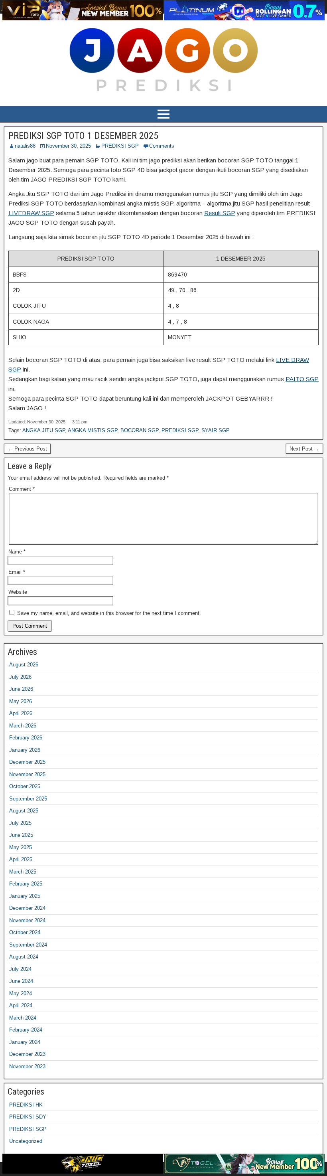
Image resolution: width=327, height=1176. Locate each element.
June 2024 (21, 981)
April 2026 (20, 713)
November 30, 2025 (68, 146)
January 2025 (24, 896)
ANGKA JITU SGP (43, 430)
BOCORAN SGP (139, 430)
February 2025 (25, 884)
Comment (22, 489)
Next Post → (304, 449)
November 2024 (27, 920)
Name (17, 552)
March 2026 (22, 726)
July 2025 (20, 823)
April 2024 (20, 1005)
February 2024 (25, 1030)
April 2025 (20, 859)
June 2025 (21, 835)
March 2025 (22, 872)
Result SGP (219, 213)
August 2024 (23, 957)
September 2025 (28, 799)
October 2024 (24, 932)
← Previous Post (27, 449)
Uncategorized (25, 1141)
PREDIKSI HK (26, 1105)
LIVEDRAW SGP (31, 213)
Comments (161, 146)
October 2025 (24, 786)
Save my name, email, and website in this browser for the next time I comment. (109, 613)
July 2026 (20, 677)
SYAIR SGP (215, 430)
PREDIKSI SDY (27, 1117)
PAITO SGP (302, 379)
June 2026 (21, 689)
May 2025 (20, 847)
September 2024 (28, 945)
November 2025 (27, 774)
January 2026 (24, 750)
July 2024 (20, 969)
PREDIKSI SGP (120, 146)
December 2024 (27, 908)
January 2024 (24, 1042)
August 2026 (23, 665)
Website (17, 592)
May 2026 (20, 701)
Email (16, 572)
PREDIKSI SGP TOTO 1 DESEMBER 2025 (83, 135)
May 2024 (20, 993)
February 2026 (25, 738)
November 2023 (27, 1066)
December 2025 (27, 762)
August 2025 (23, 811)
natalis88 (25, 146)
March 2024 (22, 1018)
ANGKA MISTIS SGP (92, 430)
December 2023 (27, 1054)
